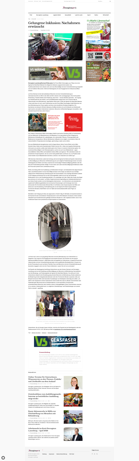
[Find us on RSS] (97, 454)
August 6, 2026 (42, 383)
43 (49, 400)
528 (50, 418)
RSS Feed (71, 454)
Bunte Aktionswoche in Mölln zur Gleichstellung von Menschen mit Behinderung (42, 413)
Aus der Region (40, 18)
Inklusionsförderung (52, 332)
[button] (3, 458)
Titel (30, 15)
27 (51, 383)
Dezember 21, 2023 (45, 30)
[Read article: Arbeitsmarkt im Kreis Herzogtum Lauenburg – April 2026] (73, 434)
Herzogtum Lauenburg (42, 15)
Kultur (96, 15)
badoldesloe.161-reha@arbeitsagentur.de (65, 329)
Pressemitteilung (34, 30)
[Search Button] (110, 1)
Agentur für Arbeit (36, 332)
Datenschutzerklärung (61, 454)
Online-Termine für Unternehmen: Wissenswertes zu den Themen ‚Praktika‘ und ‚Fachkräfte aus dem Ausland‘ (44, 379)
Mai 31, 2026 (41, 400)
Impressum (30, 1)
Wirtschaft (106, 15)
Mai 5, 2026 (41, 433)
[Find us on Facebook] (92, 454)
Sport (88, 15)
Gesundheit (68, 15)
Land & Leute (78, 15)
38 (49, 433)
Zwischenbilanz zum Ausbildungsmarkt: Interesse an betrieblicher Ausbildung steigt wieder (44, 396)
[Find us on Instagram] (94, 454)
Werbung (36, 1)
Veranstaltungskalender (47, 1)
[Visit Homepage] (69, 7)
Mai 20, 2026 (42, 418)
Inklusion (44, 332)
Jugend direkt (57, 15)
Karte (40, 1)
